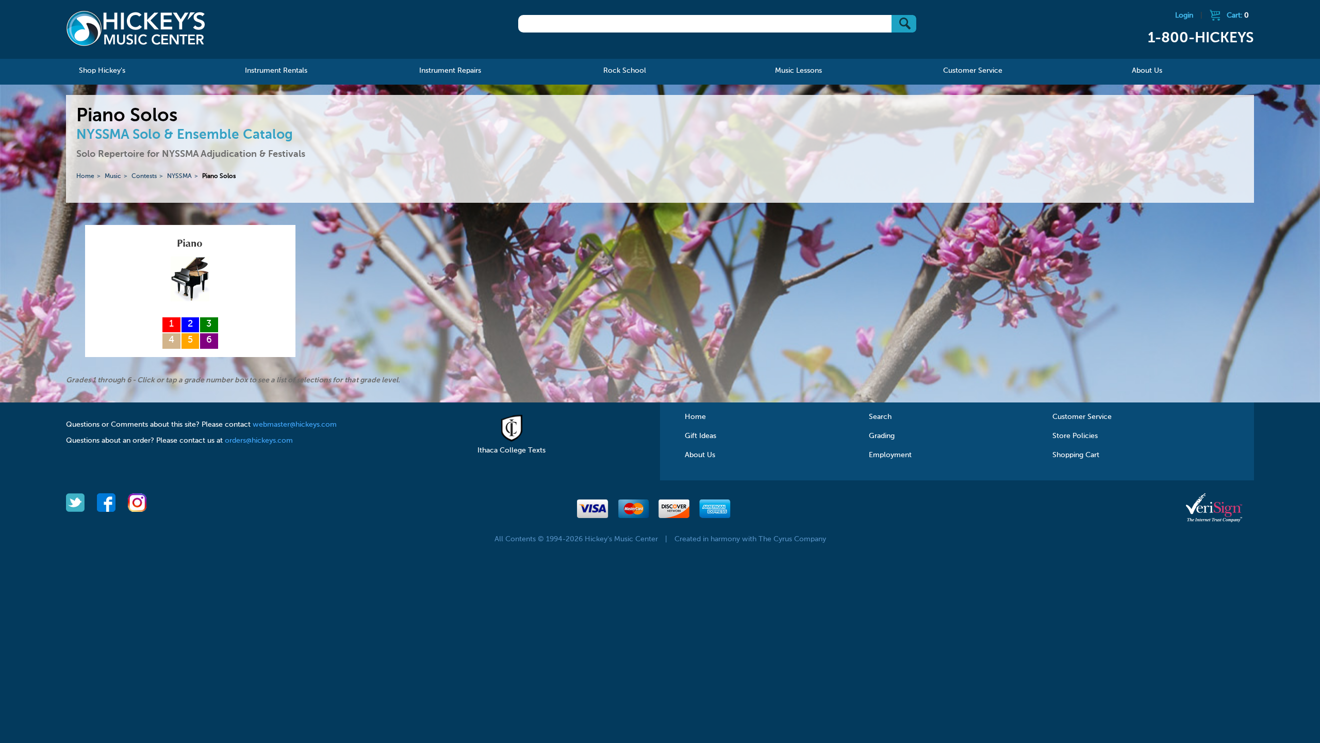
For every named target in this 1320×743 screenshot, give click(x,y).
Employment (890, 455)
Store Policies (1075, 436)
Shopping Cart (1075, 455)
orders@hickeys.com (259, 440)
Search (880, 417)
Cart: (1238, 15)
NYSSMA (179, 176)
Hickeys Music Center (135, 28)
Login (1184, 15)
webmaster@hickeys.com (295, 424)
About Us (700, 455)
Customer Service (1082, 417)
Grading (882, 436)
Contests (144, 176)
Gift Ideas (700, 436)
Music (113, 176)
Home (85, 176)
